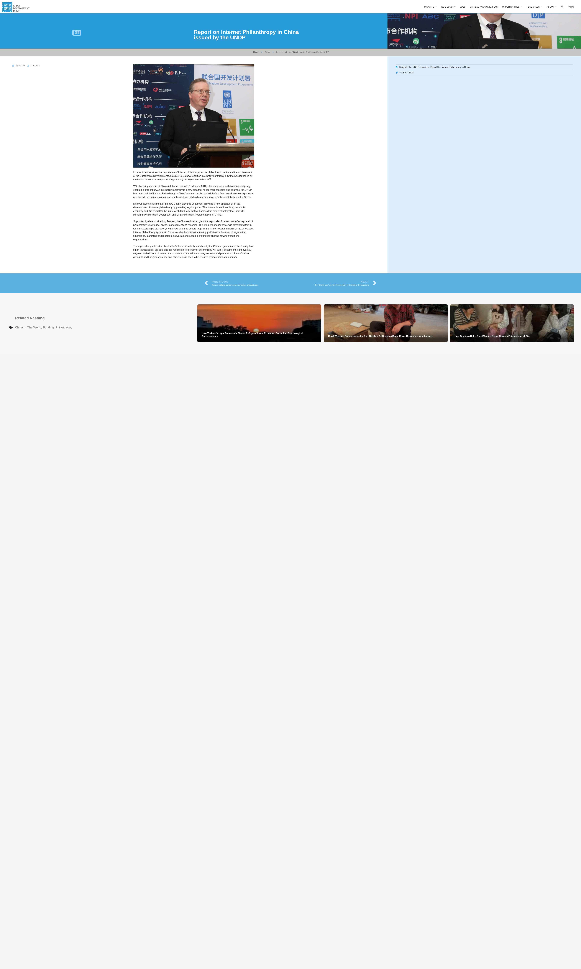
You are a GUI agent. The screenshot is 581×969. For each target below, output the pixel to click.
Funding (48, 327)
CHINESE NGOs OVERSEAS (484, 7)
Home (255, 52)
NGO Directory (448, 7)
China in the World (28, 327)
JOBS (462, 7)
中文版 (571, 7)
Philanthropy (64, 327)
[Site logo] (16, 6)
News (267, 52)
